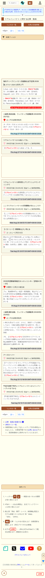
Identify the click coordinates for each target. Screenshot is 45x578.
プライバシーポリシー (22, 555)
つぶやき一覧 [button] (11, 25)
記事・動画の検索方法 (13, 422)
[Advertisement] (22, 59)
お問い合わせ (33, 430)
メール (27, 565)
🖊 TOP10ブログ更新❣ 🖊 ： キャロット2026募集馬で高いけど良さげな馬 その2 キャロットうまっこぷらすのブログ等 (23, 11)
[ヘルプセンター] (39, 548)
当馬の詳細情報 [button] (33, 25)
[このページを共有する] (4, 573)
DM (18, 565)
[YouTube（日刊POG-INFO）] (31, 548)
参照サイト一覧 (11, 425)
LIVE (40, 574)
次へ (12, 31)
